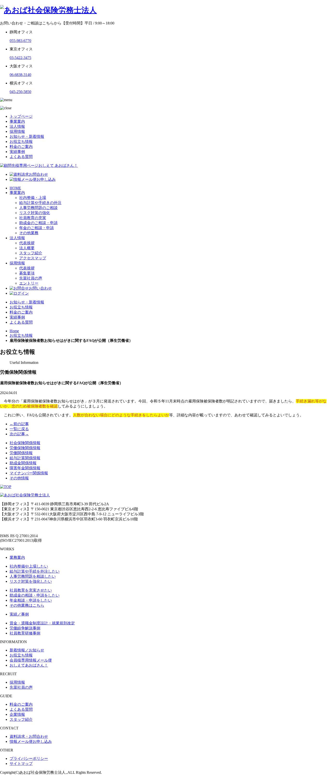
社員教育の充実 (32, 218)
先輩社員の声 (30, 278)
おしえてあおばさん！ (29, 665)
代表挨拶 (27, 243)
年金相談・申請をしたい (31, 600)
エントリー (28, 283)
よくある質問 (21, 157)
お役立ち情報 (21, 142)
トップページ (21, 116)
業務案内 (17, 557)
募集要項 (27, 273)
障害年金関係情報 (25, 468)
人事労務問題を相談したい (33, 576)
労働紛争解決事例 (25, 628)
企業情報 (17, 714)
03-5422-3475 (20, 58)
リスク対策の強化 (34, 213)
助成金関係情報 (23, 463)
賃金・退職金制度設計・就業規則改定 (42, 623)
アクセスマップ (32, 258)
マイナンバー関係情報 (29, 473)
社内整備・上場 (32, 198)
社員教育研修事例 (25, 633)
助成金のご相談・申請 (38, 223)
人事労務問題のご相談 (38, 208)
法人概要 (27, 248)
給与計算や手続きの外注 (40, 203)
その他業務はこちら (27, 605)
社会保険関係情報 (25, 443)
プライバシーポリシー (29, 758)
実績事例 (17, 152)
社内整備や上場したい (29, 566)
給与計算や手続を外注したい (35, 571)
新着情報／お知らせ (27, 650)
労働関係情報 (21, 453)
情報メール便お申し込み (31, 741)
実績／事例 (19, 614)
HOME (15, 188)
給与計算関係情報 (25, 458)
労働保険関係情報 (25, 448)
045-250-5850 (20, 92)
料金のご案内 (21, 147)
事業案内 (17, 121)
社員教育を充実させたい (31, 590)
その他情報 (19, 478)
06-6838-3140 (20, 75)
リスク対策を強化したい (31, 581)
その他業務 (28, 233)
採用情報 (17, 131)
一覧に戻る (19, 429)
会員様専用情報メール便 (31, 660)
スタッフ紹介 (30, 253)
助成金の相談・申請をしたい (35, 595)
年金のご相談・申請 (36, 228)
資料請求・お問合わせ (29, 736)
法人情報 (17, 126)
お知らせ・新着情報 (27, 136)
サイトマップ (21, 764)
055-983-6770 (20, 41)
